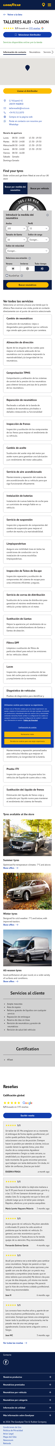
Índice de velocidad (15, 245)
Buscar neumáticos (27, 285)
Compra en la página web (21, 116)
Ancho (9, 223)
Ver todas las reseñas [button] (13, 1343)
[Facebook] (6, 1362)
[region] (27, 723)
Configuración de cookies (27, 727)
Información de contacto (14, 52)
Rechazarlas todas (27, 734)
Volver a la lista (14, 14)
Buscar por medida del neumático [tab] (15, 188)
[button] (49, 4)
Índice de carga (35, 234)
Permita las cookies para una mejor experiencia (27, 741)
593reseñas (34, 28)
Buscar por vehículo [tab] (39, 188)
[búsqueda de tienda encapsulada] (43, 4)
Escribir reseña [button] (27, 1115)
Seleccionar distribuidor (29, 34)
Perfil (30, 223)
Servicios (48, 52)
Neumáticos (34, 52)
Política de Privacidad (30, 720)
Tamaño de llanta (14, 234)
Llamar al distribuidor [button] (27, 91)
